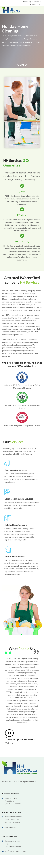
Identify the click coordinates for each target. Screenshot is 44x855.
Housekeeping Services (15, 470)
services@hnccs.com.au (15, 851)
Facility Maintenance (14, 556)
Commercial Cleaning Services (18, 499)
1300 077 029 (36, 4)
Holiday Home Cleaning (15, 525)
